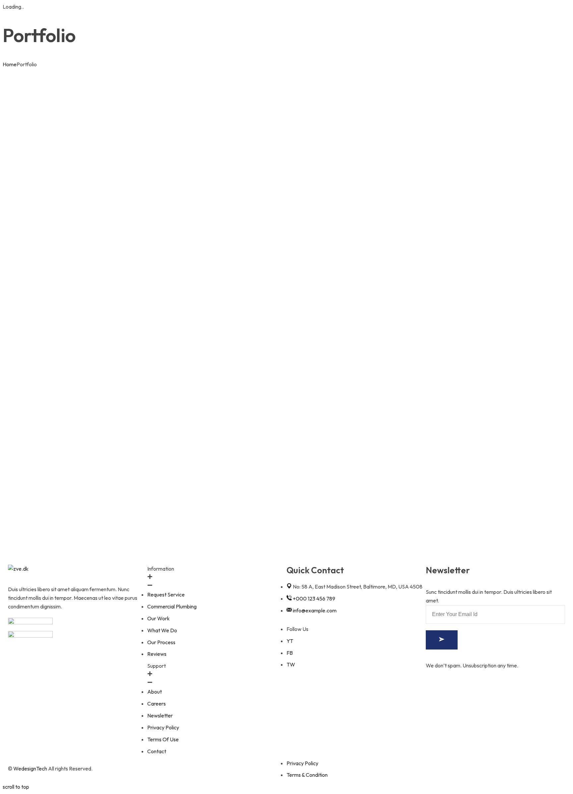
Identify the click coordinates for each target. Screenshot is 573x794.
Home (10, 64)
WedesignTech (30, 768)
